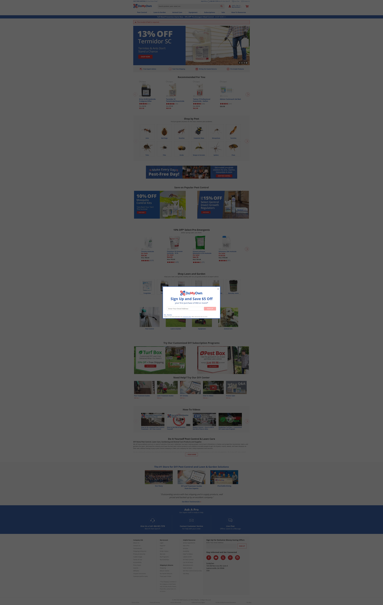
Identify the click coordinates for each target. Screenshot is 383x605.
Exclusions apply (187, 316)
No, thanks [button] (168, 315)
